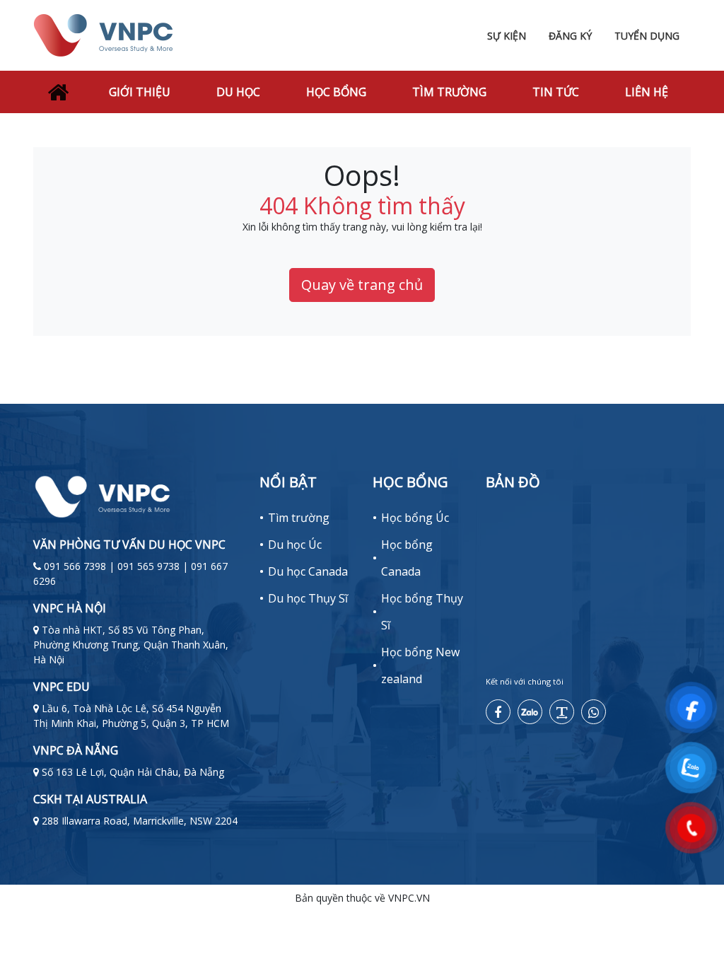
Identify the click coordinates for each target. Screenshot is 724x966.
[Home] (57, 92)
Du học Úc (295, 544)
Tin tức (555, 92)
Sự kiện (506, 35)
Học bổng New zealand (420, 665)
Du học (238, 92)
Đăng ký (570, 35)
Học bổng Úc (415, 517)
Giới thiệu (139, 92)
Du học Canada (308, 571)
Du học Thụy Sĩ (308, 598)
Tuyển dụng (646, 35)
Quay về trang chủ (362, 284)
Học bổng (336, 92)
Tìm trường (449, 92)
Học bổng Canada (407, 558)
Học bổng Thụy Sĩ (422, 611)
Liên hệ (646, 92)
